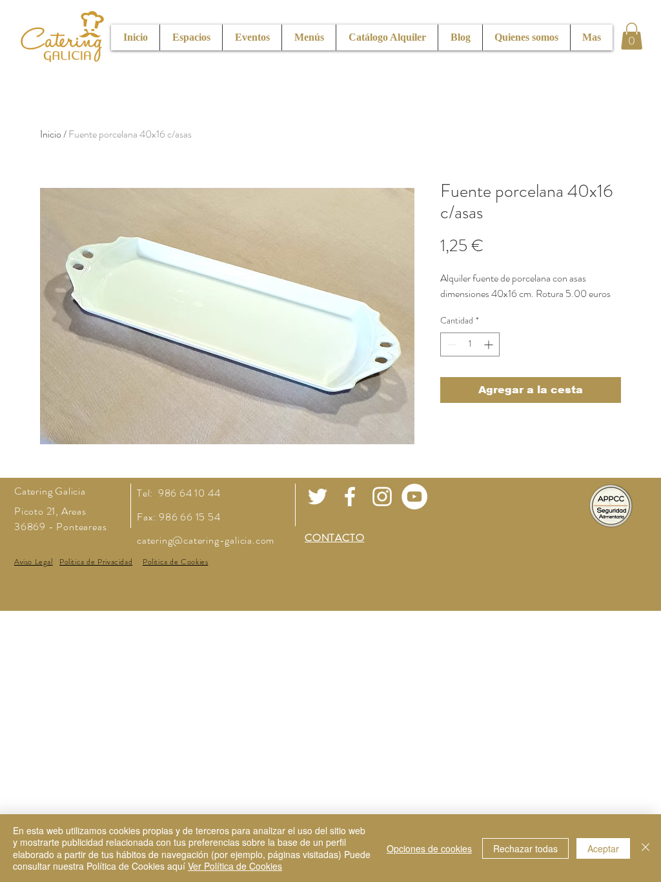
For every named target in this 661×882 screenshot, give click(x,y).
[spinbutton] (470, 344)
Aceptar (603, 848)
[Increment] (490, 344)
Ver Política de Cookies (235, 865)
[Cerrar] (645, 848)
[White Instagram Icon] (382, 496)
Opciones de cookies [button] (429, 848)
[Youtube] (414, 496)
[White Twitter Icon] (317, 496)
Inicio (50, 134)
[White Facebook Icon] (350, 496)
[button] (631, 36)
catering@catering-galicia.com (205, 540)
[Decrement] (450, 344)
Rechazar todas (525, 848)
